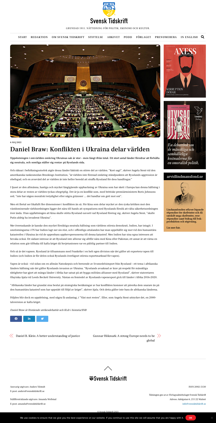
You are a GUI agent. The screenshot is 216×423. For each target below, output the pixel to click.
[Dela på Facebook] (16, 318)
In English (189, 37)
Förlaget (143, 37)
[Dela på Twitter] (42, 318)
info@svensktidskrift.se (194, 403)
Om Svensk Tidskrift (68, 37)
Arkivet (113, 37)
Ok (191, 417)
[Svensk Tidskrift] (109, 22)
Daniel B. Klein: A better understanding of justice (48, 336)
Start (22, 37)
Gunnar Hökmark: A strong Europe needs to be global (124, 338)
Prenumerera (166, 37)
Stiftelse (95, 37)
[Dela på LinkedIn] (29, 318)
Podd (128, 37)
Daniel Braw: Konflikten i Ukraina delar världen (80, 149)
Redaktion (39, 37)
